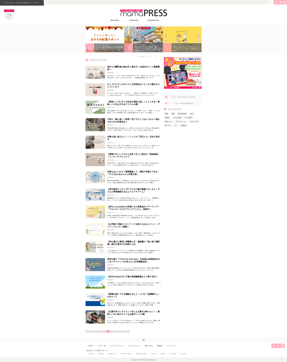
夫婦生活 (183, 125)
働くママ (168, 125)
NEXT (127, 331)
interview (134, 20)
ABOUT (90, 346)
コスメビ (154, 353)
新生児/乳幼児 (182, 113)
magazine (115, 20)
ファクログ (173, 353)
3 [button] (142, 56)
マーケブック (112, 353)
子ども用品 (188, 117)
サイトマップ (171, 346)
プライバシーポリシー (117, 346)
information (153, 20)
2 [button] (139, 56)
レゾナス (183, 353)
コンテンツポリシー (134, 346)
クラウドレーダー (141, 353)
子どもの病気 (177, 117)
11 (122, 331)
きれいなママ (194, 121)
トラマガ (101, 353)
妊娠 (166, 113)
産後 (173, 113)
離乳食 (167, 117)
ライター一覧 (102, 346)
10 (119, 331)
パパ (175, 125)
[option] (105, 39)
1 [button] (137, 56)
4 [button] (144, 56)
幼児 (191, 113)
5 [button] (147, 56)
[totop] (143, 340)
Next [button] (156, 56)
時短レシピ (168, 121)
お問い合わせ (149, 346)
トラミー (91, 353)
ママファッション (181, 121)
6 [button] (149, 56)
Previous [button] (131, 56)
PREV (88, 331)
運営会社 (160, 346)
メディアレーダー (126, 353)
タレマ (163, 353)
